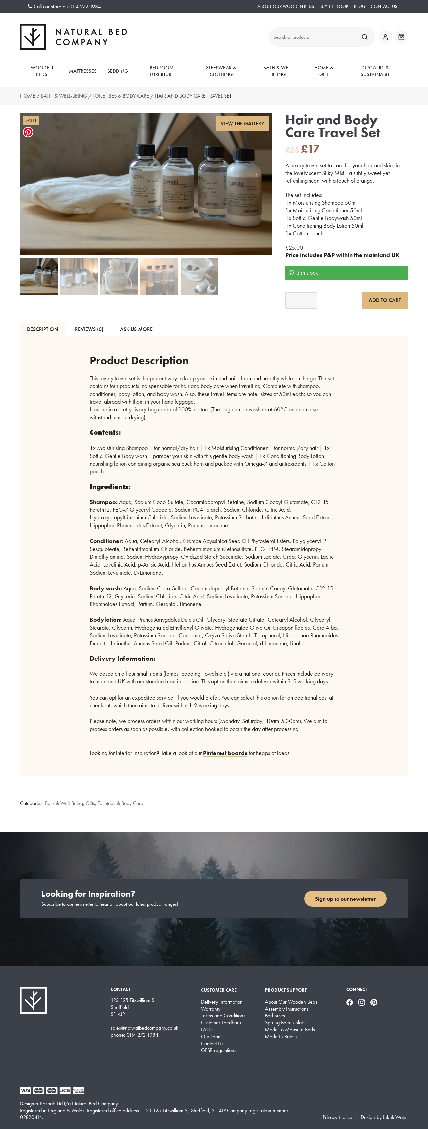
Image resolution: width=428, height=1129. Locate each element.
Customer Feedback (221, 1022)
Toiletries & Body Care (121, 95)
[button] (243, 123)
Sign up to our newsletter (345, 898)
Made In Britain (281, 1036)
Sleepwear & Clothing (221, 71)
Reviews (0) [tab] (89, 329)
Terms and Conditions (223, 1015)
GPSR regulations (218, 1050)
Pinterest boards (225, 753)
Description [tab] (42, 329)
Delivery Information (222, 1002)
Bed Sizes (275, 1015)
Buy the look (334, 6)
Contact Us (384, 6)
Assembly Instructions (287, 1009)
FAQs (207, 1029)
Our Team (211, 1036)
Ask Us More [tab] (136, 329)
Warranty (210, 1009)
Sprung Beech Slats (285, 1022)
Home (27, 95)
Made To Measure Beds (290, 1029)
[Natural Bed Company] (73, 37)
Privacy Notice (337, 1117)
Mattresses (83, 71)
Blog (359, 6)
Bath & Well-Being (278, 71)
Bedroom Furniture (162, 71)
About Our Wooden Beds (285, 6)
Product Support (286, 990)
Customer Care (219, 990)
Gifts (90, 803)
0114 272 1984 (85, 6)
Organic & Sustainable (376, 71)
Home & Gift (323, 71)
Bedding (117, 71)
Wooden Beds (42, 71)
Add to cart (385, 300)
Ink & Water (395, 1117)
